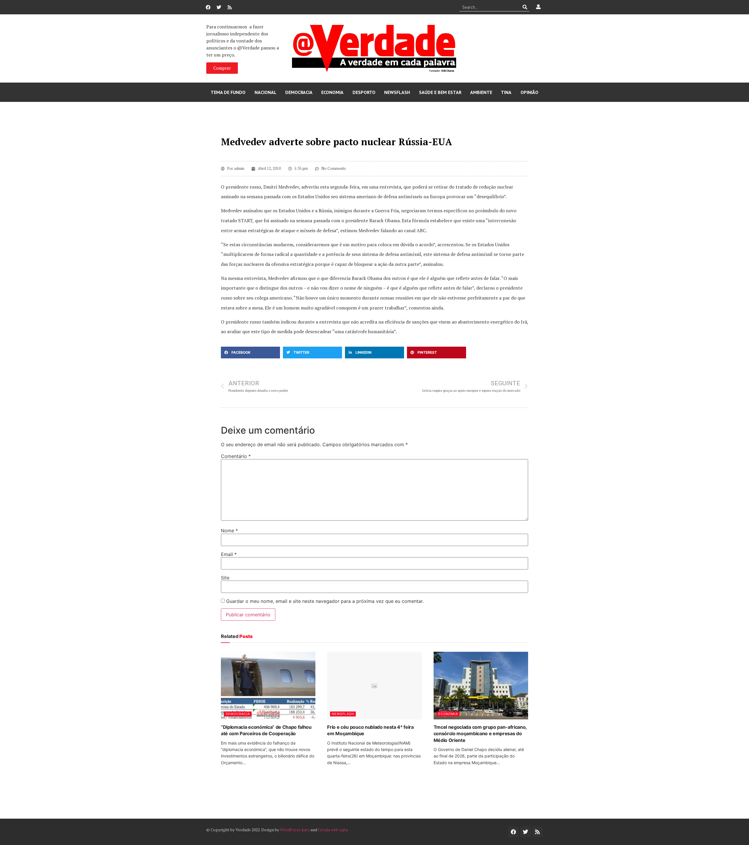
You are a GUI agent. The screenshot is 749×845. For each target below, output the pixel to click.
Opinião (529, 92)
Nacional (265, 92)
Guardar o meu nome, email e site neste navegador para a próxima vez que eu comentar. (325, 601)
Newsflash (397, 92)
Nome (229, 530)
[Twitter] (219, 7)
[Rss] (229, 7)
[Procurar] (525, 7)
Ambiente (481, 92)
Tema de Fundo (228, 92)
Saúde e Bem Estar (440, 92)
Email (229, 554)
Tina (506, 92)
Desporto (364, 92)
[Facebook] (208, 7)
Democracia (298, 92)
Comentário (236, 456)
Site (225, 577)
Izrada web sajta (333, 829)
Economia (332, 92)
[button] (250, 352)
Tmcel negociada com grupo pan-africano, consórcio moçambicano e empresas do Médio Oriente (480, 733)
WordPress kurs (295, 829)
